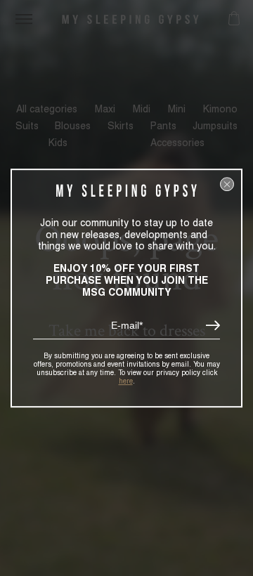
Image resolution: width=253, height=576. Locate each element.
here (126, 381)
